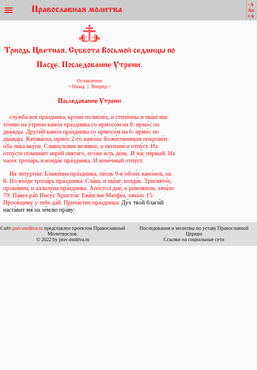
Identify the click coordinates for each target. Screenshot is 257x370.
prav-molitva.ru (27, 228)
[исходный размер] (251, 10)
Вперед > (101, 86)
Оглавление (89, 80)
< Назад (76, 86)
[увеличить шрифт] (251, 15)
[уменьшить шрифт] (251, 4)
